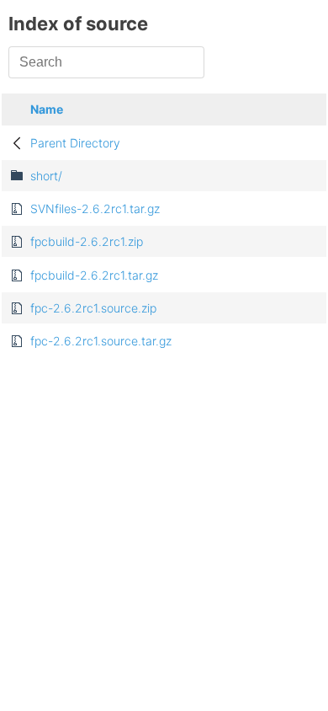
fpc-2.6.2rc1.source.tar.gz (101, 341)
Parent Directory (75, 143)
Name (46, 109)
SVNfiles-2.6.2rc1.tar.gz (95, 208)
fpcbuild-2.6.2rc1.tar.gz (94, 275)
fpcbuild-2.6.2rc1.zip (86, 241)
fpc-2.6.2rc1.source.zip (93, 308)
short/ (46, 175)
